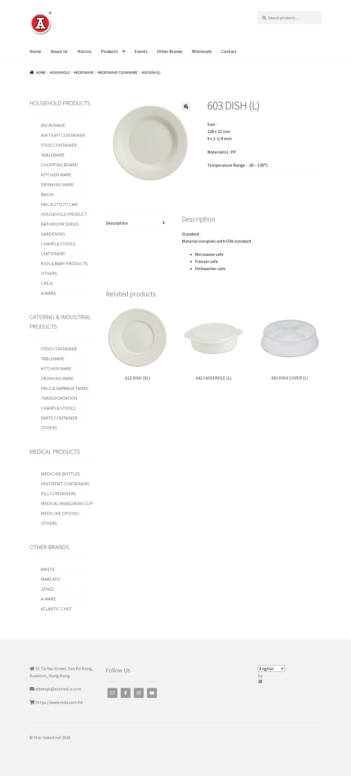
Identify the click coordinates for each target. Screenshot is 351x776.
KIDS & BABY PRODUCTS (64, 263)
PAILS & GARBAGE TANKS (65, 388)
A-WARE (48, 293)
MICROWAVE (84, 72)
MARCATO (50, 579)
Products (109, 51)
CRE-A (47, 283)
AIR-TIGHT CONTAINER (63, 135)
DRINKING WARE (57, 185)
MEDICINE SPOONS (60, 513)
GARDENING (53, 234)
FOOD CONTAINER (59, 145)
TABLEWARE (52, 155)
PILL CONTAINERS (58, 494)
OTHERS (49, 273)
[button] (186, 106)
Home (35, 51)
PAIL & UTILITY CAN (59, 204)
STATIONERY (53, 254)
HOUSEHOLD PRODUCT (64, 214)
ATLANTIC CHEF (56, 609)
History (84, 51)
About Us (59, 51)
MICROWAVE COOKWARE (118, 72)
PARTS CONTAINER (59, 418)
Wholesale (202, 51)
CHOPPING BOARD (59, 165)
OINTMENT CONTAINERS (65, 484)
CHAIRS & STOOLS (58, 244)
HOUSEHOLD (60, 72)
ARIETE (48, 569)
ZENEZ (47, 589)
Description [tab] (117, 223)
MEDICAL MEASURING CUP (67, 503)
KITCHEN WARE (56, 175)
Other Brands (169, 51)
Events (141, 51)
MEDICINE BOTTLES (60, 474)
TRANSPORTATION (59, 398)
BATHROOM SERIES (60, 224)
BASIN (47, 194)
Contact (229, 51)
